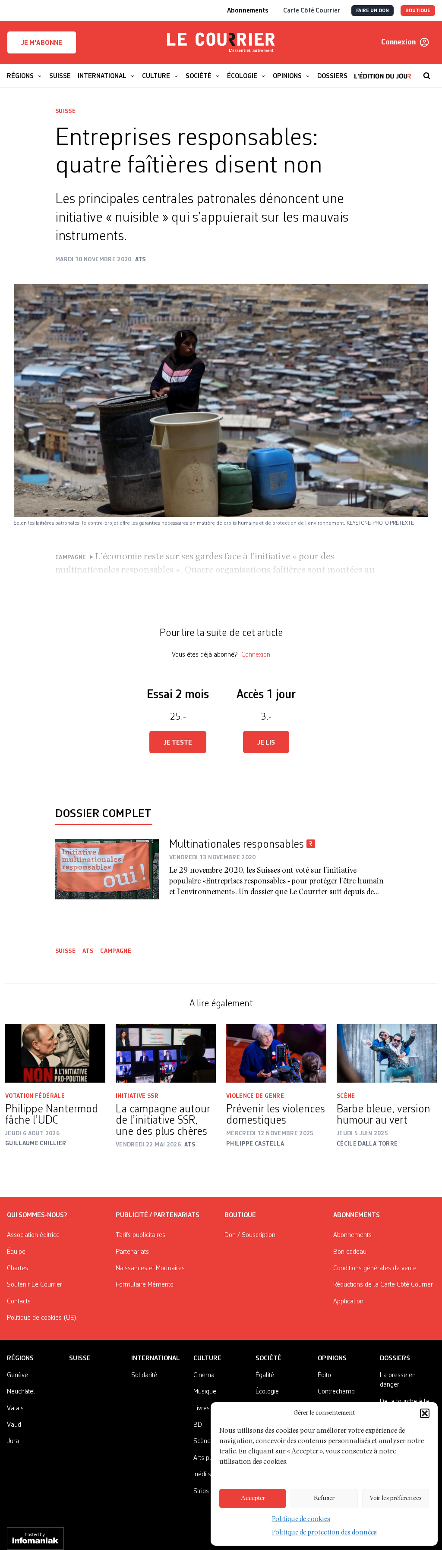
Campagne (115, 951)
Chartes (17, 1268)
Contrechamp (336, 1391)
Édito (324, 1375)
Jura (13, 1441)
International (155, 1358)
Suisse (65, 111)
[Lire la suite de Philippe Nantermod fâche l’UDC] (55, 1053)
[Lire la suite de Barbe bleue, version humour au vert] (387, 1053)
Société (268, 1358)
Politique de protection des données (324, 1533)
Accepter (253, 1498)
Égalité (265, 1375)
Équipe (16, 1252)
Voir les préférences (395, 1498)
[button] (424, 1413)
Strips (201, 1491)
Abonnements (352, 1235)
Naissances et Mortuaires (150, 1268)
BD (197, 1425)
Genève (17, 1375)
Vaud (14, 1425)
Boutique (240, 1215)
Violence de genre (255, 1096)
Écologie (267, 1391)
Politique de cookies (301, 1519)
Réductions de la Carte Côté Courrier (383, 1284)
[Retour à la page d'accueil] (221, 42)
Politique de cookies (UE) (41, 1318)
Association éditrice (33, 1235)
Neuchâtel (21, 1391)
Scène (346, 1096)
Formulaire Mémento (145, 1284)
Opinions (332, 1358)
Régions (20, 1358)
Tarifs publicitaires (140, 1235)
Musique (204, 1391)
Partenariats (132, 1252)
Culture (207, 1358)
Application (348, 1301)
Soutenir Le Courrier (34, 1284)
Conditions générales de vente (375, 1268)
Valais (15, 1408)
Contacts (19, 1301)
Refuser (324, 1498)
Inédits (202, 1474)
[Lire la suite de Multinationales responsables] (107, 869)
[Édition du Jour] (382, 71)
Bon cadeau (349, 1252)
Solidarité (144, 1375)
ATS (87, 951)
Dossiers (395, 1358)
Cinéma (204, 1375)
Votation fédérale (35, 1096)
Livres (201, 1408)
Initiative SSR (137, 1096)
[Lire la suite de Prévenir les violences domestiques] (276, 1053)
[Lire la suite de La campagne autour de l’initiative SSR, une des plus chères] (166, 1053)
